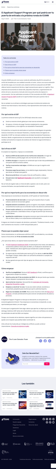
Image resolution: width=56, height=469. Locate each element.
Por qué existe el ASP (11, 62)
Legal (14, 430)
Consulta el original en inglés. (20, 326)
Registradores (32, 419)
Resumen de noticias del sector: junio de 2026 (36, 393)
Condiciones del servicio (25, 459)
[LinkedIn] (49, 340)
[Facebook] (45, 340)
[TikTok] (50, 422)
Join (47, 363)
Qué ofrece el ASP (10, 64)
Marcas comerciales (18, 436)
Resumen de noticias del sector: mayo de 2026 (10, 404)
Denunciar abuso (33, 425)
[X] (40, 340)
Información (16, 419)
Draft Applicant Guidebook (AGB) (17, 245)
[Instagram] (47, 422)
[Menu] (53, 2)
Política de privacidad (38, 459)
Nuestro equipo (17, 422)
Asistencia (16, 427)
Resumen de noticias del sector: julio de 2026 (10, 393)
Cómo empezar (10, 73)
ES (47, 2)
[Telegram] (50, 419)
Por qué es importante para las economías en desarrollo (22, 67)
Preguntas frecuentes (19, 425)
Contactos (31, 422)
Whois (14, 433)
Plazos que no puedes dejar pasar (15, 70)
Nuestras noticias (13, 7)
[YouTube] (53, 422)
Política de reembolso (49, 459)
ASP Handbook (32, 272)
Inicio (3, 7)
